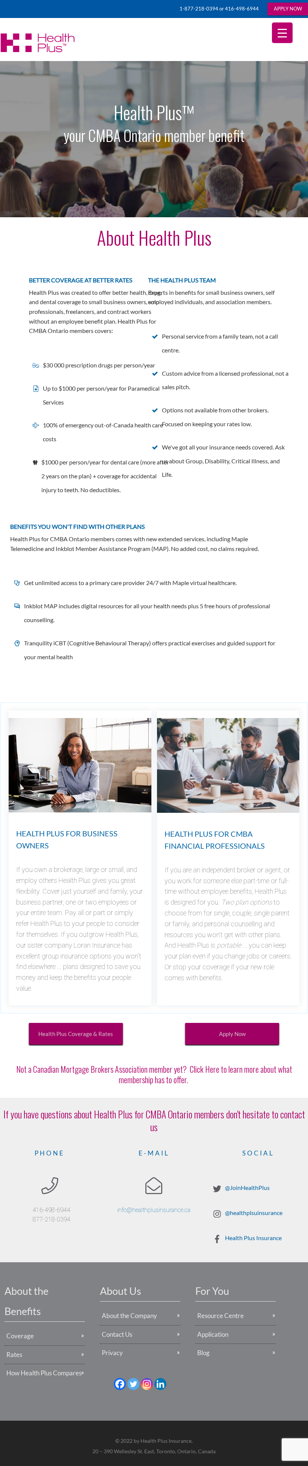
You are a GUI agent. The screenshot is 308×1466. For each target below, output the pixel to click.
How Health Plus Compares (44, 1373)
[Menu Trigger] (282, 32)
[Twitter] (133, 1384)
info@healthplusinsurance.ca (153, 1210)
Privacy (112, 1353)
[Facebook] (120, 1384)
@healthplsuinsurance (253, 1212)
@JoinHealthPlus (247, 1187)
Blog (203, 1353)
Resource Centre (220, 1316)
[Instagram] (147, 1384)
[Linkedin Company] (160, 1384)
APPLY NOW (288, 9)
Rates (14, 1355)
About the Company (129, 1316)
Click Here (204, 1069)
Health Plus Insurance (253, 1237)
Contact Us (117, 1334)
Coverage (20, 1336)
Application (212, 1334)
